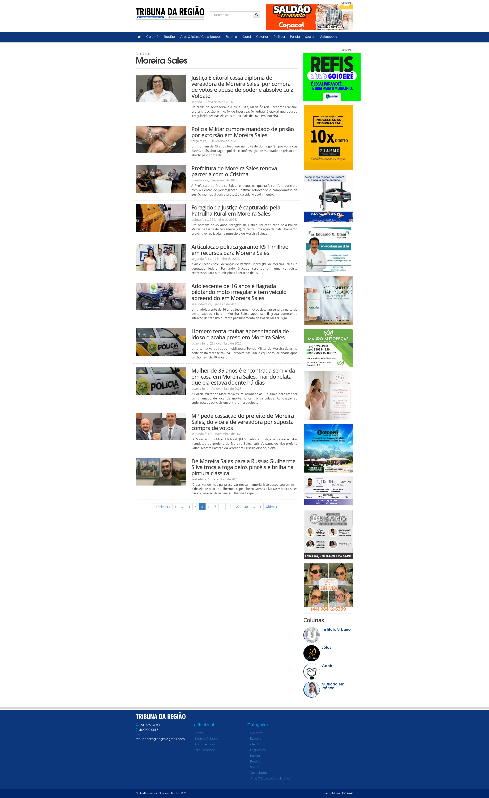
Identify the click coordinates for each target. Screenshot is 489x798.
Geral (246, 37)
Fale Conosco (204, 750)
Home (198, 733)
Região (169, 37)
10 (229, 507)
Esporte (231, 37)
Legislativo (258, 750)
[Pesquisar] (256, 14)
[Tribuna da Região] (170, 12)
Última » (272, 507)
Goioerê (152, 37)
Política (279, 37)
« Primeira (162, 507)
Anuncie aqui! (205, 744)
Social (309, 37)
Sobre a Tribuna (206, 738)
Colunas (262, 37)
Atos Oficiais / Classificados (200, 37)
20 (238, 507)
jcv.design (347, 793)
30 (246, 507)
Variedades (328, 37)
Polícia (295, 37)
